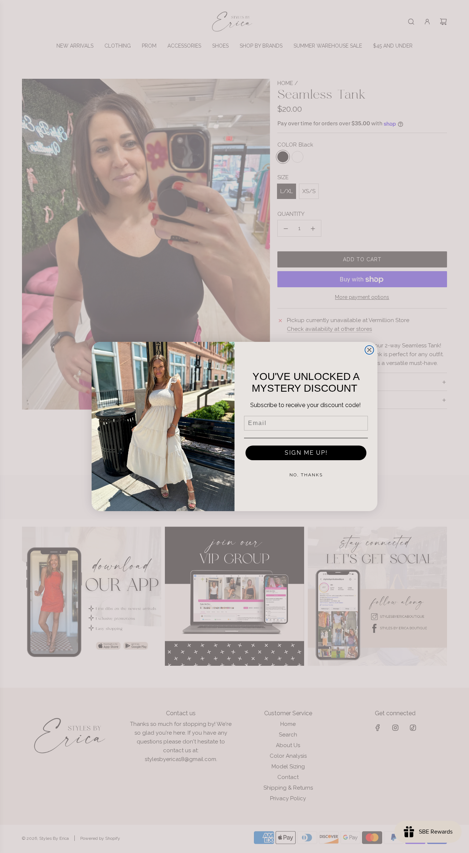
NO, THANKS (306, 474)
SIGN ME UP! (306, 452)
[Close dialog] (369, 350)
